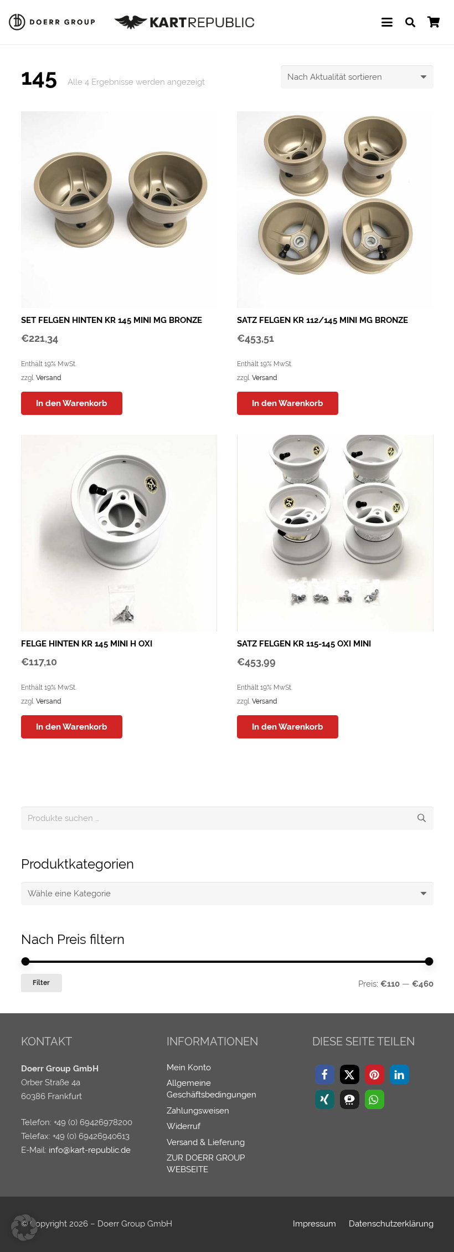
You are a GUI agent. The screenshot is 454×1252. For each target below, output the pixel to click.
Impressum (314, 1224)
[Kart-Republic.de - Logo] (184, 22)
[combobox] (227, 893)
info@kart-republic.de (90, 1150)
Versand (48, 378)
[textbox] (69, 894)
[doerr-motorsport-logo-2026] (54, 22)
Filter (41, 983)
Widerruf (183, 1126)
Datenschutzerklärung (391, 1224)
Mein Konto (189, 1068)
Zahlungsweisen (198, 1111)
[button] (387, 22)
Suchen (422, 818)
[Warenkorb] (433, 22)
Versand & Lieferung (206, 1142)
